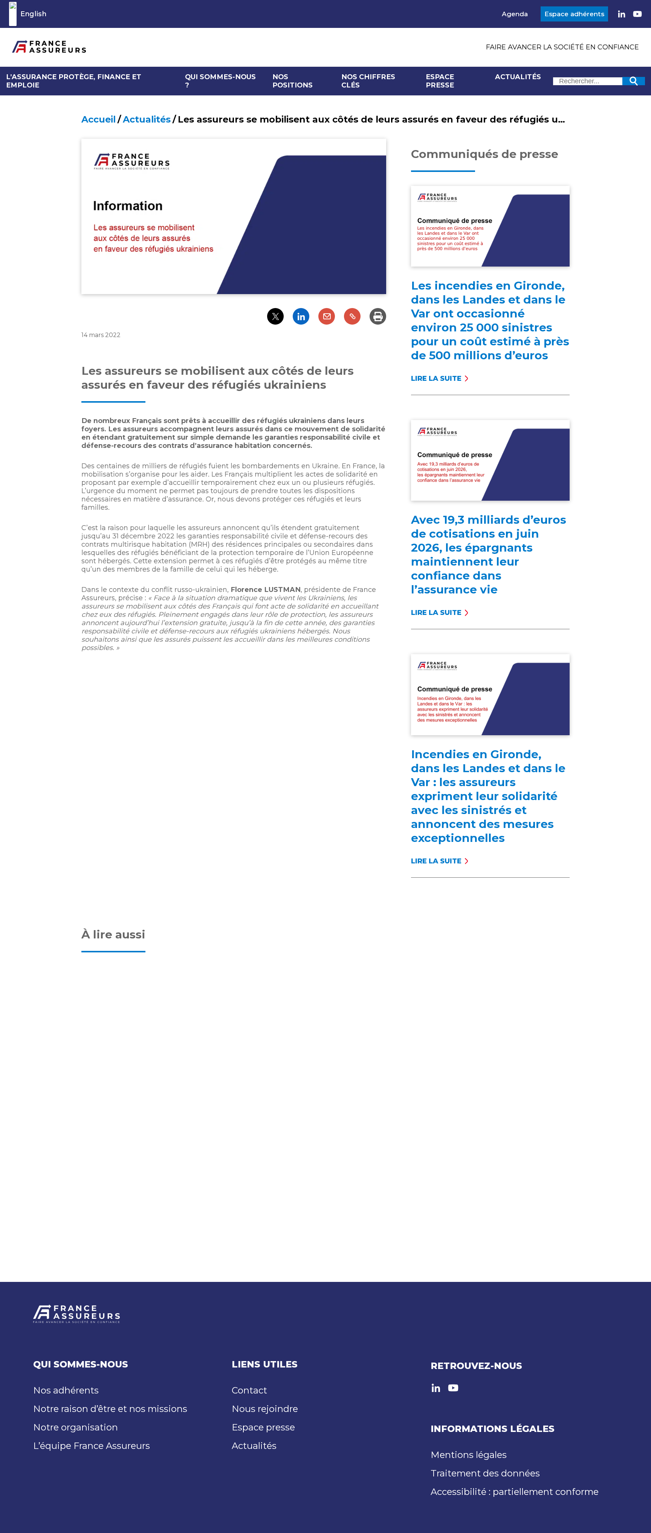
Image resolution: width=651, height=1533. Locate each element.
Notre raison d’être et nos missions (110, 1408)
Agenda (515, 14)
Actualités (518, 77)
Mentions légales (469, 1454)
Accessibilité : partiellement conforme (515, 1491)
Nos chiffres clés (368, 81)
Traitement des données (485, 1473)
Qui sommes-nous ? (220, 81)
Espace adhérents (574, 14)
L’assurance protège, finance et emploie (73, 81)
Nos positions (292, 81)
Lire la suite (436, 378)
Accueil (98, 119)
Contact (249, 1390)
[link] (621, 13)
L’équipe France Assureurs (91, 1445)
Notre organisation (75, 1427)
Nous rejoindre (265, 1408)
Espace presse (440, 81)
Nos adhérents (66, 1390)
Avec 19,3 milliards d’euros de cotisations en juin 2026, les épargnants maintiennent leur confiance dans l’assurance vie (488, 554)
